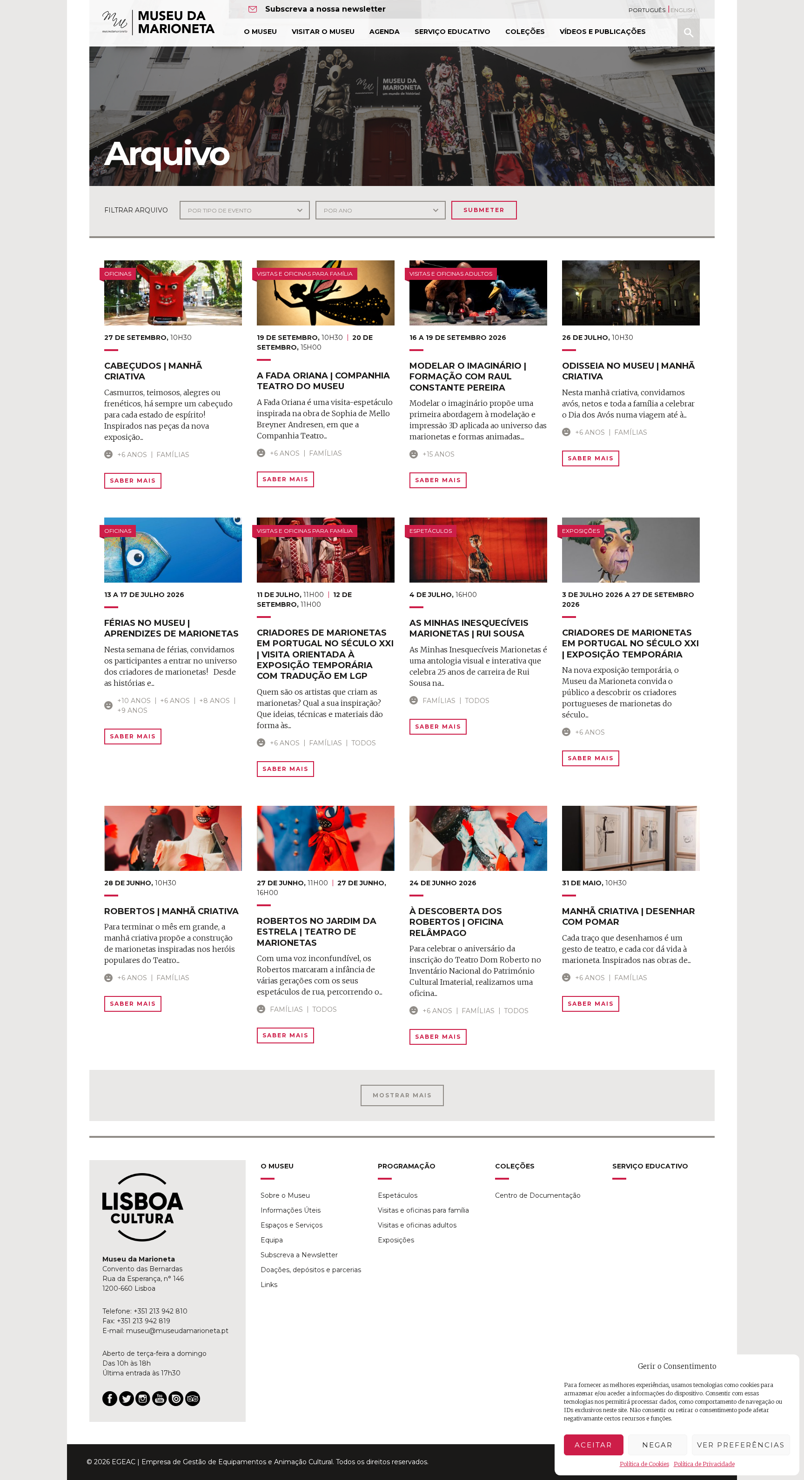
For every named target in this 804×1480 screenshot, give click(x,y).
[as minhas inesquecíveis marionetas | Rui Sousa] (478, 550)
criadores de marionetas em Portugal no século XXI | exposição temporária (630, 644)
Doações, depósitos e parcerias (311, 1270)
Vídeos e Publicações (603, 31)
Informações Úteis (291, 1210)
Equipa (272, 1240)
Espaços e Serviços (291, 1225)
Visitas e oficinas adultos (417, 1225)
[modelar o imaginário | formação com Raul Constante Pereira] (478, 292)
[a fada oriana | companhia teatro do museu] (326, 292)
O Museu (260, 31)
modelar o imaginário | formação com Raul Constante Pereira (467, 377)
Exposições (396, 1240)
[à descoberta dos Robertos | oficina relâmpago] (478, 838)
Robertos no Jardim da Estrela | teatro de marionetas (316, 932)
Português (647, 10)
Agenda (384, 31)
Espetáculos (397, 1195)
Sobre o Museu (285, 1195)
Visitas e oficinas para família (423, 1210)
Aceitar (593, 1444)
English (682, 10)
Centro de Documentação (538, 1195)
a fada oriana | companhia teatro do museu (323, 381)
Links (269, 1285)
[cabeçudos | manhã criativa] (173, 292)
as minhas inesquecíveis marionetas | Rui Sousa (469, 628)
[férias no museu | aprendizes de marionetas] (173, 550)
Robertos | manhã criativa (171, 911)
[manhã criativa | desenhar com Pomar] (631, 838)
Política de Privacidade (704, 1463)
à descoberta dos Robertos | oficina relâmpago (456, 922)
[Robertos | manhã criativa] (173, 838)
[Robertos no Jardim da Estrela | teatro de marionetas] (326, 838)
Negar (657, 1444)
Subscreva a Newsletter (299, 1255)
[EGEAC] (142, 1207)
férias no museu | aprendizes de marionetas (171, 628)
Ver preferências (741, 1444)
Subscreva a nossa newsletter (325, 9)
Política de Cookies (644, 1463)
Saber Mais (133, 480)
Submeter (484, 209)
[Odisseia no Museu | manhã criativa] (631, 292)
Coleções (525, 31)
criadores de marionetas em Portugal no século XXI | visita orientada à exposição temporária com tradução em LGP (325, 655)
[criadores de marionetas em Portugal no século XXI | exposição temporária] (631, 550)
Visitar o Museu (323, 31)
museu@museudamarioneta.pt (177, 1331)
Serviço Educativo (452, 31)
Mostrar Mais (402, 1095)
